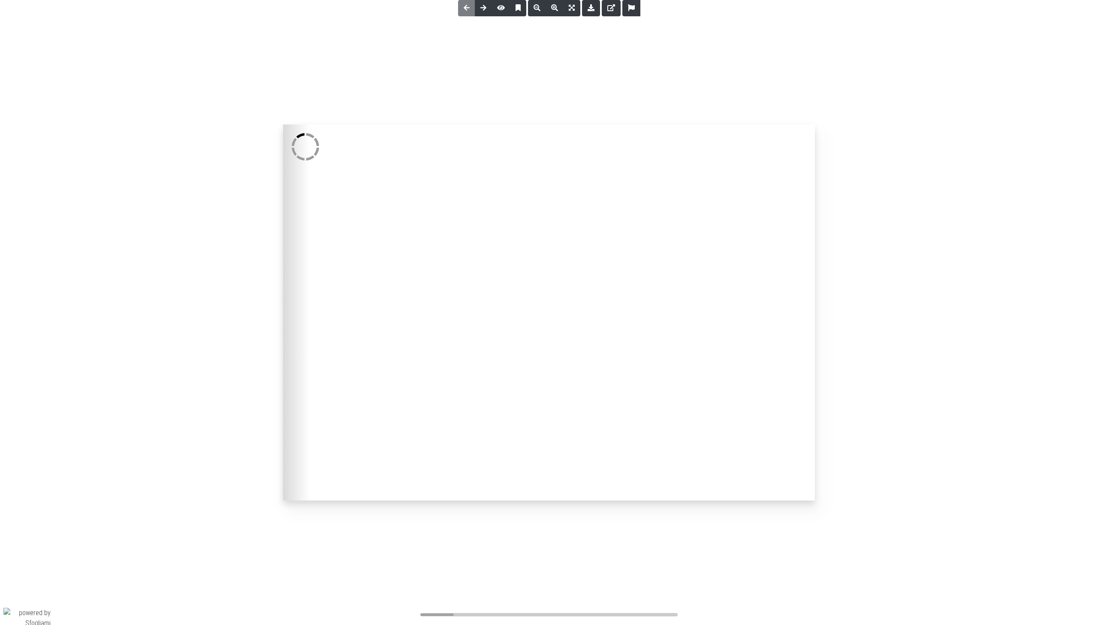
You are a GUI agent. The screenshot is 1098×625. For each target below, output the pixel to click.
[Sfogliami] (27, 617)
